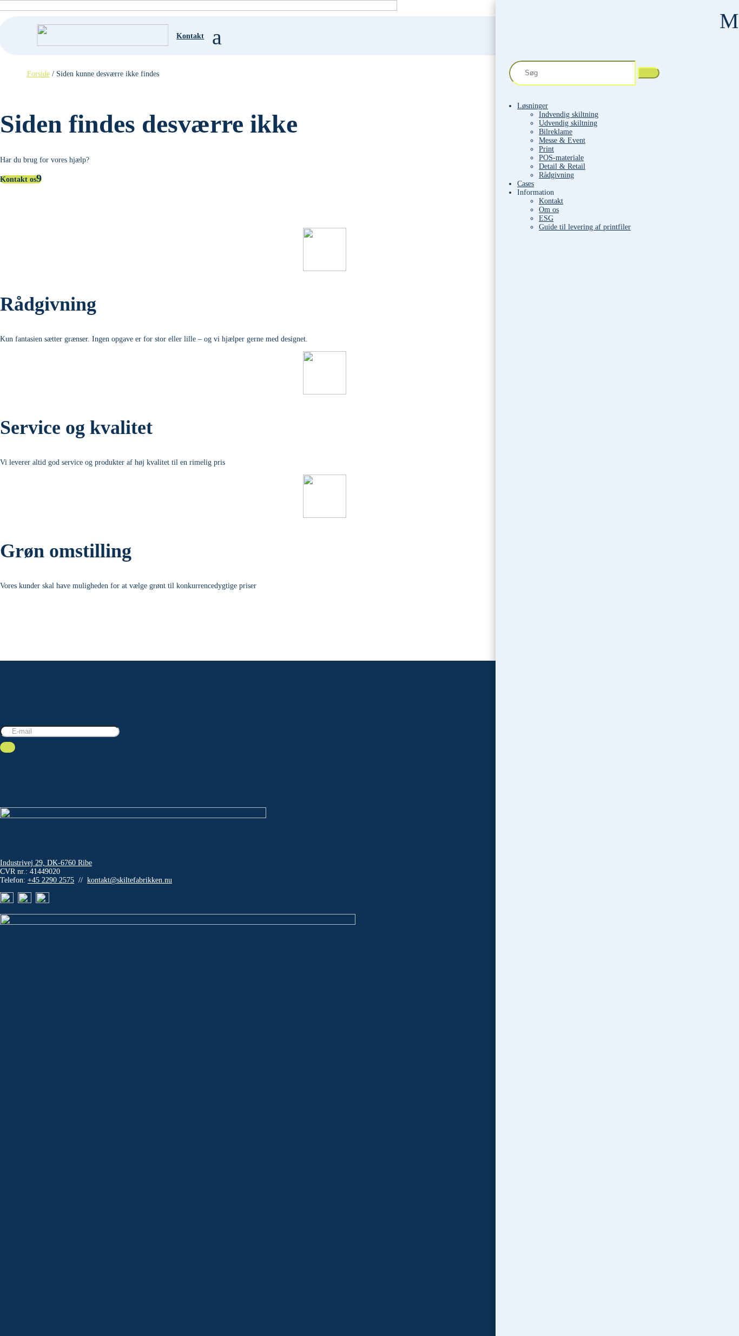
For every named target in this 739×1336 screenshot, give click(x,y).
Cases (525, 184)
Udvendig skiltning (568, 123)
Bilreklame (555, 132)
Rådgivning (556, 175)
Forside (38, 74)
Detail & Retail (562, 166)
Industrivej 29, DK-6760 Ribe (46, 863)
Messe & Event (562, 140)
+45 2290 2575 (51, 880)
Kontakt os (18, 179)
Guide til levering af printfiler (585, 227)
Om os (549, 210)
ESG (546, 218)
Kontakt (551, 201)
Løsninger (532, 106)
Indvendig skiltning (568, 114)
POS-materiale (561, 158)
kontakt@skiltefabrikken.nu (129, 880)
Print (546, 149)
